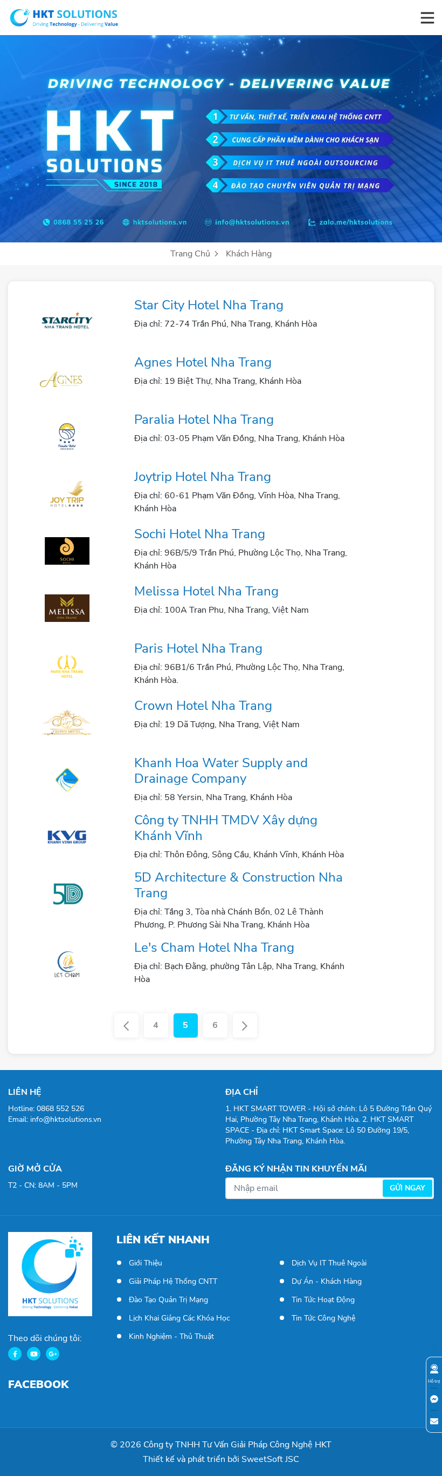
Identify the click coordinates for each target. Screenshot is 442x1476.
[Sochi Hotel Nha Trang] (67, 550)
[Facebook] (15, 1353)
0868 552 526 (60, 1108)
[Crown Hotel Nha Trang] (67, 722)
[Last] (245, 1025)
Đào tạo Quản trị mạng (168, 1300)
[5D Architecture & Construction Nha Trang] (67, 894)
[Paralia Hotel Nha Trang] (67, 436)
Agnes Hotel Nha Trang (203, 362)
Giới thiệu (145, 1263)
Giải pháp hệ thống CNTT (173, 1281)
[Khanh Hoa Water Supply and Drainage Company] (67, 779)
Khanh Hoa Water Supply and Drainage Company (221, 770)
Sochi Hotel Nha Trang (199, 534)
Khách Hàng (249, 254)
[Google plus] (52, 1353)
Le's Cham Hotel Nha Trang (214, 947)
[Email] (433, 1421)
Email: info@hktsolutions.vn (54, 1119)
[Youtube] (33, 1353)
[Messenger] (433, 1399)
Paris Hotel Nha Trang (198, 648)
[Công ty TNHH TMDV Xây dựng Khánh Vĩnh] (67, 837)
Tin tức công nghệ (323, 1318)
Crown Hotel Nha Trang (203, 705)
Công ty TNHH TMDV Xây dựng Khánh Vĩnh (225, 827)
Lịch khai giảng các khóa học (179, 1318)
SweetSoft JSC (270, 1459)
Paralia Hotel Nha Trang (204, 419)
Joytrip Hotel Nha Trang (202, 476)
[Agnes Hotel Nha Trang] (67, 379)
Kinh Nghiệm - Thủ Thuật (171, 1336)
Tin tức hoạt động (323, 1300)
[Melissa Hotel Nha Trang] (67, 608)
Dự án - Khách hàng (327, 1281)
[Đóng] (434, 1348)
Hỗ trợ (434, 1381)
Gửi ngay (407, 1188)
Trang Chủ (191, 254)
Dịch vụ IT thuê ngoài (329, 1263)
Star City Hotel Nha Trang (209, 305)
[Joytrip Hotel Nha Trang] (67, 493)
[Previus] (126, 1025)
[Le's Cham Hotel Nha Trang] (67, 964)
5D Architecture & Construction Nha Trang (238, 885)
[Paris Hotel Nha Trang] (67, 665)
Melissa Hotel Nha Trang (206, 591)
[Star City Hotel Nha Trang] (67, 321)
